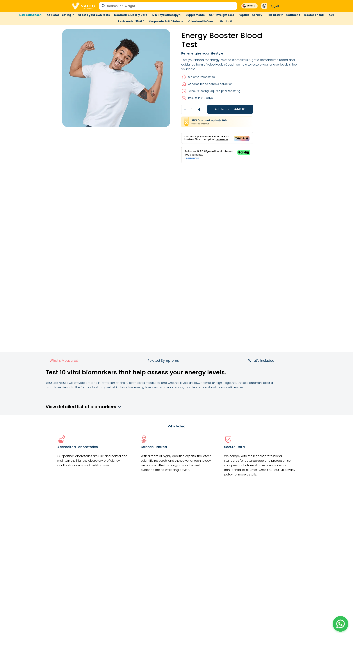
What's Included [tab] (261, 360)
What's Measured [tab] (64, 360)
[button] (340, 624)
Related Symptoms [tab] (163, 360)
